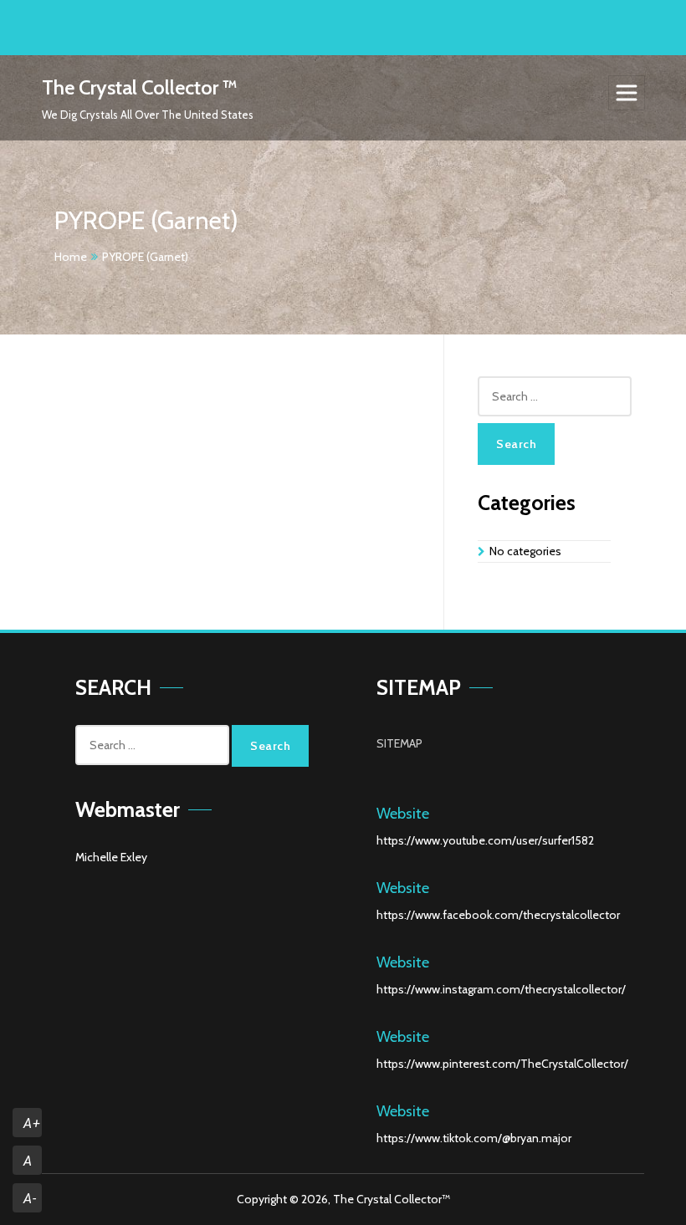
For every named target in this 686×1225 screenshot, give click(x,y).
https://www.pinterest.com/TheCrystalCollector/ (502, 1063)
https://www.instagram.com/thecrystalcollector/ (501, 989)
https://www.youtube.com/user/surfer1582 (485, 840)
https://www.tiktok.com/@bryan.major (473, 1138)
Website (402, 813)
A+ (31, 1123)
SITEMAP (399, 743)
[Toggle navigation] (626, 93)
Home (70, 256)
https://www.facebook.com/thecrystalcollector (498, 914)
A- (29, 1199)
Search (516, 444)
